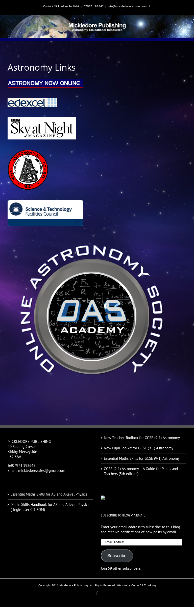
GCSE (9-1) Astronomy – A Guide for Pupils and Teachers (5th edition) (141, 471)
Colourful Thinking (143, 585)
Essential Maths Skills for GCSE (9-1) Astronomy (142, 458)
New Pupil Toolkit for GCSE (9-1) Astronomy (138, 448)
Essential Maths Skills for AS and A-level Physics (49, 494)
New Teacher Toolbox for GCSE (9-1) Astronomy (142, 437)
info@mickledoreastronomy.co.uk (129, 6)
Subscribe (116, 555)
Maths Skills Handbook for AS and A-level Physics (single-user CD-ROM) (50, 507)
